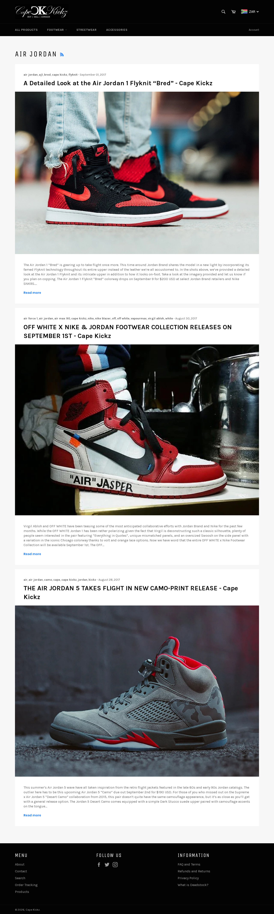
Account (254, 29)
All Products (26, 30)
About (19, 864)
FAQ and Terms (189, 864)
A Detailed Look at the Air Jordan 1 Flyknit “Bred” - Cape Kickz (118, 83)
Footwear (56, 30)
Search (20, 878)
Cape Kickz (33, 909)
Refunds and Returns (194, 871)
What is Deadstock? (193, 885)
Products (22, 892)
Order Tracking (26, 885)
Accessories (117, 30)
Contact (21, 871)
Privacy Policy (188, 878)
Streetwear (86, 30)
